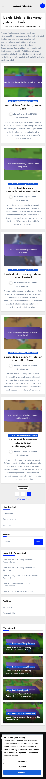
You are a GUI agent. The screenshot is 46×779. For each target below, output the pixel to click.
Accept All (22, 772)
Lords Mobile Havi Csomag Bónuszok (21, 644)
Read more (23, 488)
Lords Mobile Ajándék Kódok (17, 690)
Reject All (22, 767)
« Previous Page (23, 499)
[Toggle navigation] (2, 5)
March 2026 (8, 607)
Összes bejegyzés (10, 519)
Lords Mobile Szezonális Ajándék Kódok (19, 591)
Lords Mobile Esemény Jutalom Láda (23, 101)
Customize (22, 761)
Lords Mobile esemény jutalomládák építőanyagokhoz (23, 443)
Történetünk (8, 514)
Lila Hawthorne (18, 114)
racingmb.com (22, 6)
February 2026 (9, 613)
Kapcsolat (7, 525)
